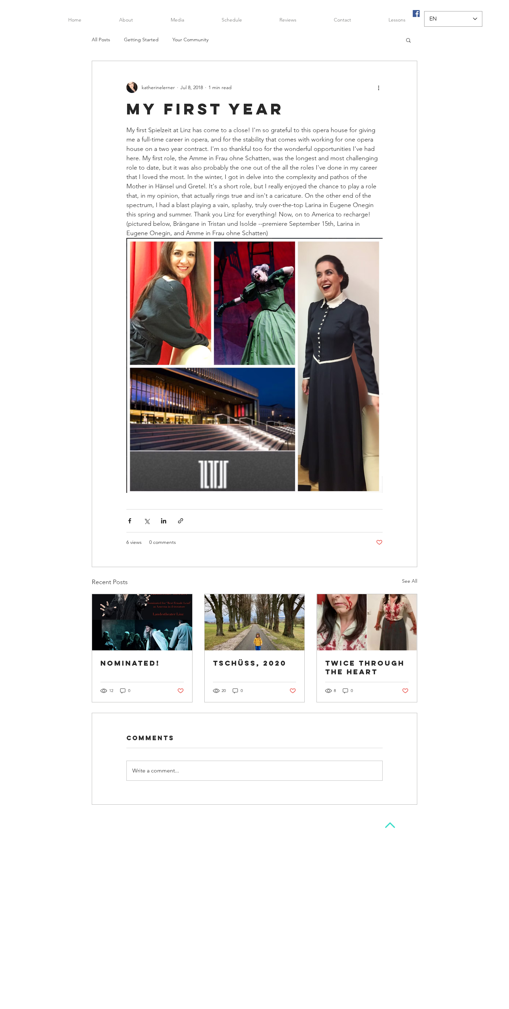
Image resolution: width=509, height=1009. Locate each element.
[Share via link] (180, 521)
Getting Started (141, 39)
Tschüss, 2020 (250, 663)
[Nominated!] (142, 622)
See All (409, 581)
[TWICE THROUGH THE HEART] (367, 622)
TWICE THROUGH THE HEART (365, 667)
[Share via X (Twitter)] (146, 521)
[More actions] (378, 87)
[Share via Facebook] (129, 521)
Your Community (190, 39)
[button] (177, 19)
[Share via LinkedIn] (163, 521)
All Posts (101, 39)
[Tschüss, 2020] (255, 622)
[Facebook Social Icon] (416, 13)
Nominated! (130, 663)
